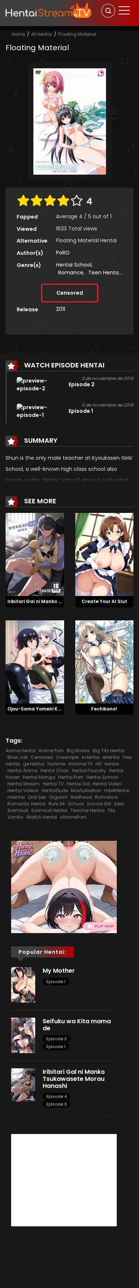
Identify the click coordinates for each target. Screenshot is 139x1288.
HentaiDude (55, 790)
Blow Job (17, 757)
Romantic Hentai (26, 804)
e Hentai (91, 757)
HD (99, 764)
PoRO (63, 252)
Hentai (112, 764)
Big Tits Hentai (109, 750)
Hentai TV (53, 784)
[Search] (108, 11)
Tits (111, 810)
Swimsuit (17, 810)
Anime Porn (51, 750)
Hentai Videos (23, 790)
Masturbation (86, 790)
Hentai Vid (78, 784)
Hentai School (74, 264)
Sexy (119, 804)
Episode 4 (56, 1096)
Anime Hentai (21, 750)
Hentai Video (107, 784)
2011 (60, 309)
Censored (69, 293)
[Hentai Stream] (49, 10)
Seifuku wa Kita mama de (77, 1024)
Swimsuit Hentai (49, 810)
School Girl (99, 804)
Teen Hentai (104, 272)
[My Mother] (23, 984)
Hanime (56, 764)
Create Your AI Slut (104, 601)
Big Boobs (78, 750)
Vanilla (15, 817)
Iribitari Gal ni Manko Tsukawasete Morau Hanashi (74, 1079)
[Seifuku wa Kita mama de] (23, 1035)
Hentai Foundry (89, 770)
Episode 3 (56, 1104)
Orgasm (58, 797)
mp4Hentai (116, 790)
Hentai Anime (22, 770)
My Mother (59, 970)
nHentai (16, 797)
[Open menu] (124, 10)
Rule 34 (57, 804)
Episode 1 (56, 981)
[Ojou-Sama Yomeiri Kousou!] (35, 661)
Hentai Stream (23, 784)
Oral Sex (37, 797)
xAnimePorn (73, 817)
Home (18, 34)
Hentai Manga (39, 777)
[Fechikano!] (104, 661)
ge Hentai (33, 764)
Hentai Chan (54, 770)
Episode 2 (56, 1039)
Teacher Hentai (87, 810)
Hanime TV (80, 764)
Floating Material (77, 34)
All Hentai (41, 34)
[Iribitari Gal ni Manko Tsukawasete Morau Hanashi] (35, 554)
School (76, 804)
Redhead (81, 797)
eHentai (111, 757)
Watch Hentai (41, 817)
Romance (70, 272)
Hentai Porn (70, 777)
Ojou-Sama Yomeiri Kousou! (40, 709)
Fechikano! (104, 709)
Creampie (67, 757)
